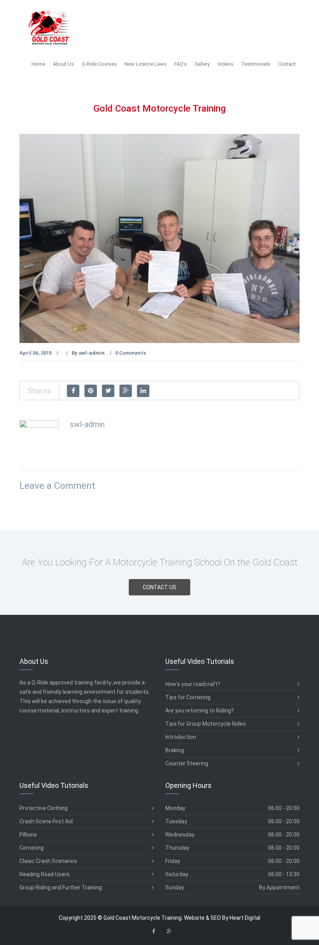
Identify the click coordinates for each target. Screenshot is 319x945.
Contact (287, 64)
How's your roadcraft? (192, 684)
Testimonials (255, 64)
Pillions (28, 834)
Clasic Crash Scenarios (48, 861)
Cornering (31, 848)
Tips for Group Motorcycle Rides (205, 724)
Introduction (180, 737)
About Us (63, 64)
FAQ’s (180, 64)
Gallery (202, 64)
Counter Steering (186, 763)
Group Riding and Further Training (60, 887)
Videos (225, 64)
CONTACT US (159, 587)
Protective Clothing (43, 808)
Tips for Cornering (187, 697)
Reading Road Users (44, 874)
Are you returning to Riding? (199, 710)
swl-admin (92, 353)
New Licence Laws (145, 64)
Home (38, 64)
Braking (174, 750)
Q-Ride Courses (99, 64)
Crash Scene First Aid (46, 821)
